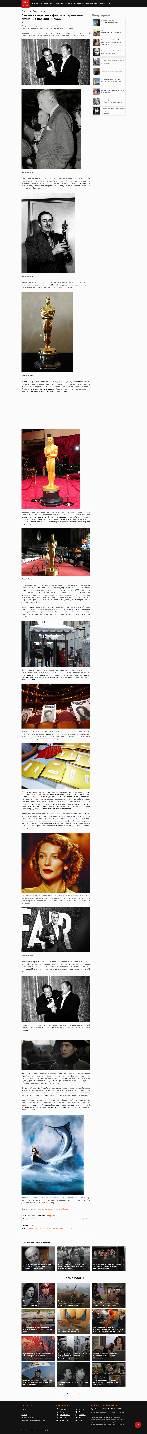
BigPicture (34, 11)
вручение (30, 1228)
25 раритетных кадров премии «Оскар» (52, 1209)
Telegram (50, 1216)
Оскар (48, 1228)
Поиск (116, 4)
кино (43, 11)
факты (72, 1228)
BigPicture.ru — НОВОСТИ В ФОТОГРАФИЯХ (106, 1409)
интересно (40, 1228)
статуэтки (64, 1228)
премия (56, 1228)
